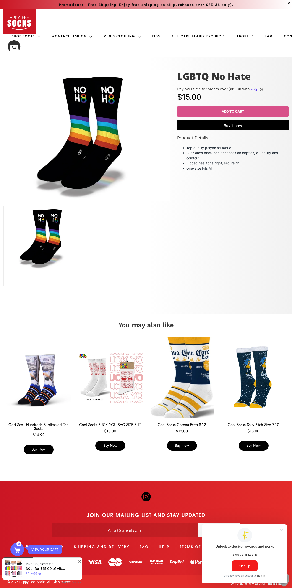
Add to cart (233, 111)
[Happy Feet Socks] (19, 21)
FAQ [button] (269, 36)
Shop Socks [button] (24, 36)
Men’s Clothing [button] (120, 36)
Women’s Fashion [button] (70, 36)
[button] (17, 549)
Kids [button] (156, 36)
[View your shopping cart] (14, 47)
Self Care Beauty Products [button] (198, 36)
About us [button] (245, 36)
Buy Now (39, 449)
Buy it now (233, 125)
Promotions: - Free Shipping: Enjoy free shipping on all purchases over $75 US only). (146, 5)
